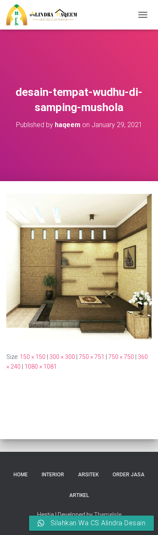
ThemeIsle (107, 514)
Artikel (79, 495)
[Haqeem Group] (44, 14)
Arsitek (88, 475)
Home (20, 475)
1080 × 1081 (40, 366)
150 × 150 (33, 356)
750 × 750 (121, 356)
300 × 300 (62, 356)
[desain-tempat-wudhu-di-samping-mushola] (79, 266)
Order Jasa (128, 475)
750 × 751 (91, 356)
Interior (53, 475)
